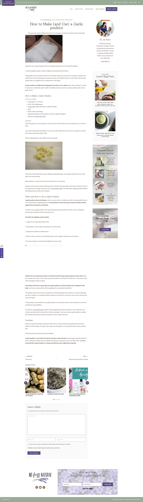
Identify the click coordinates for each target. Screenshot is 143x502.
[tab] (53, 399)
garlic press (39, 104)
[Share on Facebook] (1, 249)
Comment (31, 416)
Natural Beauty (89, 9)
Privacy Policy (6, 499)
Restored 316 (138, 499)
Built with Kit (88, 488)
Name (30, 439)
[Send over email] (1, 256)
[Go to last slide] (25, 383)
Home (115, 2)
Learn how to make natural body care (27, 2)
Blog (71, 9)
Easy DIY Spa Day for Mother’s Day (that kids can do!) (111, 161)
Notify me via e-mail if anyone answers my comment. (44, 448)
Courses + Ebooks (111, 9)
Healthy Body (100, 133)
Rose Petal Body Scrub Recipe (111, 185)
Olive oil (30, 116)
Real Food (110, 102)
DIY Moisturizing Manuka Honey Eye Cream (110, 197)
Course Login (133, 2)
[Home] (41, 19)
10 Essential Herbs (37, 310)
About (119, 2)
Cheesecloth (31, 106)
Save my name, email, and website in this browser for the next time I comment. (49, 444)
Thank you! (28, 358)
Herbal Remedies (100, 9)
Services (125, 2)
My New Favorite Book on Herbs (78, 358)
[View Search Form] (139, 2)
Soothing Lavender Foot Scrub (56, 394)
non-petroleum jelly (40, 116)
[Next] (87, 383)
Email (60, 439)
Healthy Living (79, 9)
